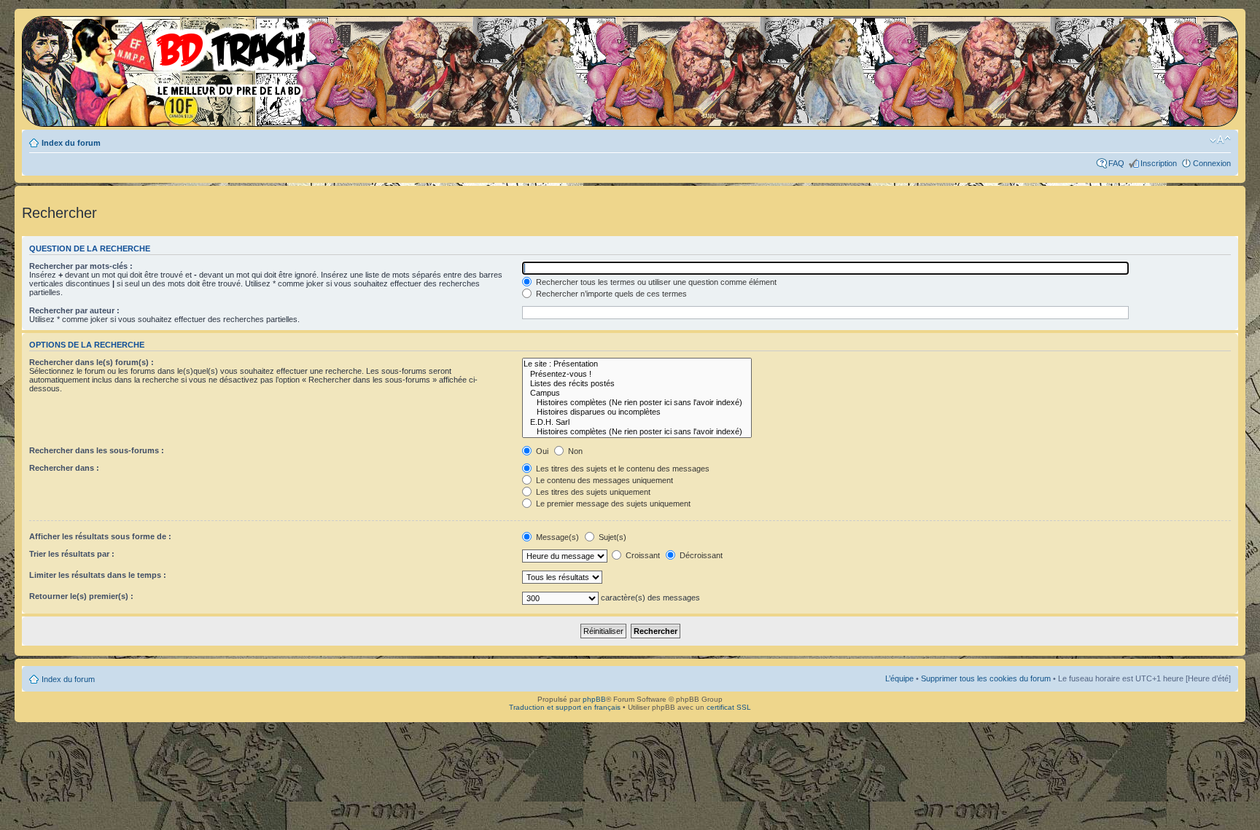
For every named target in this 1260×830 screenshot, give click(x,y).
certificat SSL (729, 707)
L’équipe (899, 678)
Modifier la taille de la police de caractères (1220, 139)
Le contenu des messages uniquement (603, 480)
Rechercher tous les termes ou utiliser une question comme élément (655, 282)
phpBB (594, 699)
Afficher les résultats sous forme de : (100, 536)
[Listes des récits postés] (637, 383)
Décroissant (700, 555)
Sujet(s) (611, 537)
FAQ (1116, 163)
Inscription (1158, 163)
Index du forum (71, 142)
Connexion (1212, 163)
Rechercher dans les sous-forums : (96, 450)
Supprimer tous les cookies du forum (986, 678)
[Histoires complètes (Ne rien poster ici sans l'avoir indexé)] (637, 402)
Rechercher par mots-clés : (81, 266)
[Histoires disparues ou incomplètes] (637, 412)
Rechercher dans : (64, 467)
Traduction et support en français (565, 707)
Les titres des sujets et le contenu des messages (621, 468)
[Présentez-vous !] (637, 374)
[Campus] (637, 393)
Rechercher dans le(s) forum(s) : (91, 362)
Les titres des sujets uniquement (592, 492)
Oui (541, 451)
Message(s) (557, 537)
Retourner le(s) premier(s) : (81, 596)
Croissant (641, 555)
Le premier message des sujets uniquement (612, 503)
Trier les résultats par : (71, 553)
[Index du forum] (171, 58)
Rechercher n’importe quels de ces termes (610, 293)
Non (574, 451)
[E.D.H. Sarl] (637, 422)
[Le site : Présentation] (637, 364)
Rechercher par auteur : (74, 310)
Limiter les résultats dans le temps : (97, 575)
